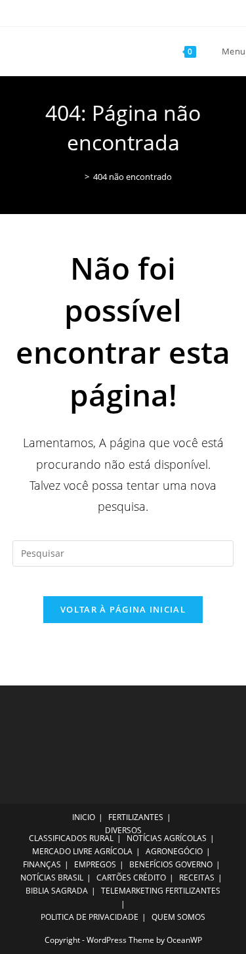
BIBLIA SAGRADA (57, 890)
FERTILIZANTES (135, 817)
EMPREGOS (95, 864)
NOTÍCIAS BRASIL (51, 877)
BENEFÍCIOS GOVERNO (171, 864)
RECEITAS (197, 877)
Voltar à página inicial (123, 609)
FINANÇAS (42, 864)
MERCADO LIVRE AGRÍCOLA (82, 851)
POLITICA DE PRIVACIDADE (89, 916)
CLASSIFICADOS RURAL (71, 838)
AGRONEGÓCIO (174, 851)
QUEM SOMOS (178, 916)
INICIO (83, 817)
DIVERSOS (123, 830)
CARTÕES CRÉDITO (131, 877)
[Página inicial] (77, 177)
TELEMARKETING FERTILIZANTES (160, 890)
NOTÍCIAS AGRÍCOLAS (167, 838)
